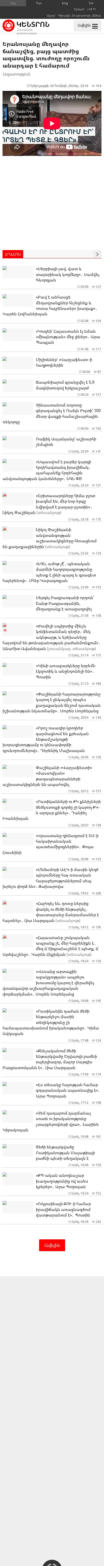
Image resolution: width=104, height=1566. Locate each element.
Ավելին (52, 1245)
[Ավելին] (97, 254)
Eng (65, 3)
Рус (39, 3)
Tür (91, 3)
